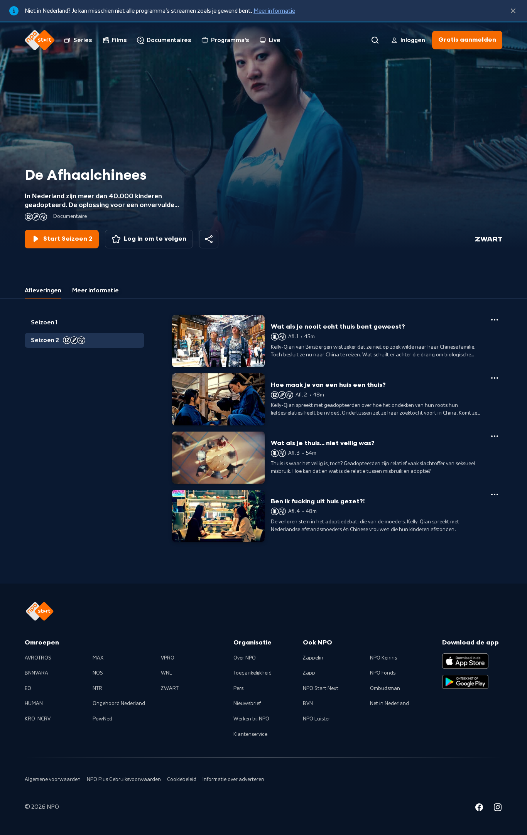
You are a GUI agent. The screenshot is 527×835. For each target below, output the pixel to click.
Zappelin (313, 658)
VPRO (167, 658)
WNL (166, 673)
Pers (238, 688)
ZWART (170, 688)
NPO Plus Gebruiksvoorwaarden (124, 779)
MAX (98, 658)
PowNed (102, 719)
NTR (97, 688)
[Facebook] (479, 808)
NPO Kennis (383, 658)
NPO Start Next (320, 688)
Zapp (309, 673)
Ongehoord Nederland (119, 703)
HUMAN (34, 703)
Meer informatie (274, 11)
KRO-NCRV (38, 719)
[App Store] (465, 661)
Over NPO (244, 658)
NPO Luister (316, 719)
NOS (98, 673)
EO (28, 688)
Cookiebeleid (181, 779)
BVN (308, 703)
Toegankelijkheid (252, 673)
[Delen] (208, 239)
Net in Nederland (389, 703)
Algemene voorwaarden (53, 779)
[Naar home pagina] (40, 40)
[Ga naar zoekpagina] (375, 40)
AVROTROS (38, 658)
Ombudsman (385, 688)
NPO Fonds (382, 673)
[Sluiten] (513, 10)
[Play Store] (465, 682)
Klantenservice (250, 734)
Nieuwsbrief (247, 703)
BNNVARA (36, 673)
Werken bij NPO (251, 719)
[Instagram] (497, 808)
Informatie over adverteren (233, 779)
